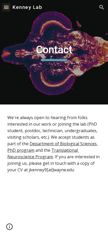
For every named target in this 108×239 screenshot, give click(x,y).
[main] (54, 52)
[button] (6, 7)
